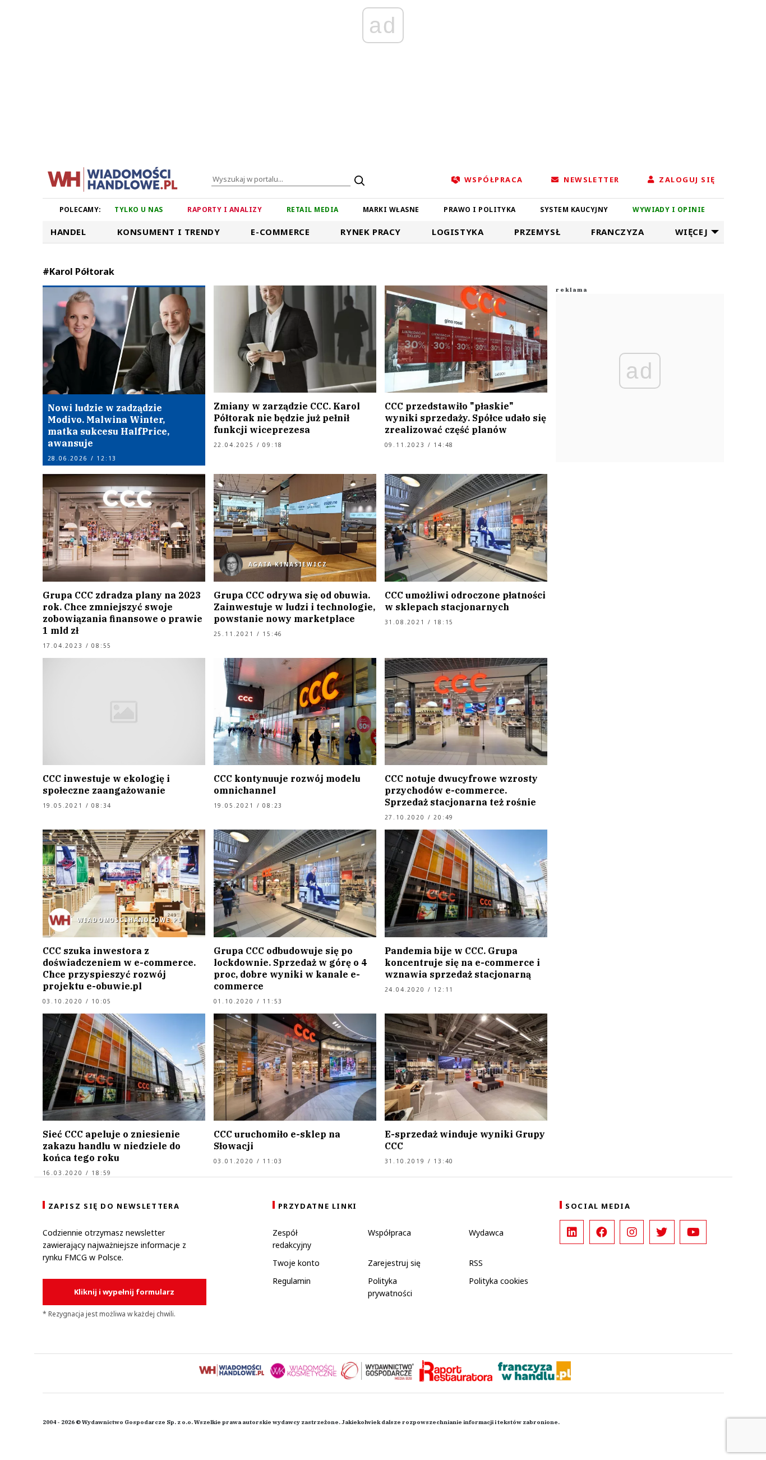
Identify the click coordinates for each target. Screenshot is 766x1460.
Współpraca (389, 1232)
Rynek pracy (370, 231)
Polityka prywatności (390, 1286)
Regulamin (292, 1280)
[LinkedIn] (572, 1232)
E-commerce (280, 231)
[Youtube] (693, 1232)
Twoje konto (296, 1263)
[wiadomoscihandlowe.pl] (113, 178)
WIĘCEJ (691, 231)
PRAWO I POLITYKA (480, 209)
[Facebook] (602, 1232)
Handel (68, 231)
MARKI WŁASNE (391, 209)
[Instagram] (632, 1232)
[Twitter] (662, 1232)
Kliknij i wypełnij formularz (124, 1292)
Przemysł (537, 231)
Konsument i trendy (168, 231)
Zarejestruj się (394, 1263)
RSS (476, 1263)
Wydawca (486, 1232)
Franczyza (617, 231)
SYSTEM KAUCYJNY (574, 209)
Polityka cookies (498, 1280)
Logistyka (457, 231)
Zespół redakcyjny (292, 1238)
